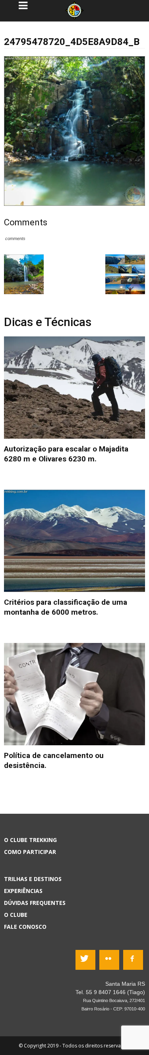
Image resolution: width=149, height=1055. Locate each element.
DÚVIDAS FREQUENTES (35, 903)
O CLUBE (15, 914)
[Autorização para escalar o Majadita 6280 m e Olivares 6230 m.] (74, 387)
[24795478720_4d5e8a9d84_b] (74, 130)
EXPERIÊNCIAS (23, 891)
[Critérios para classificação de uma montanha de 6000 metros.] (74, 541)
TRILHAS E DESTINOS (33, 879)
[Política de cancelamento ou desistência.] (74, 694)
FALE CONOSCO (25, 926)
